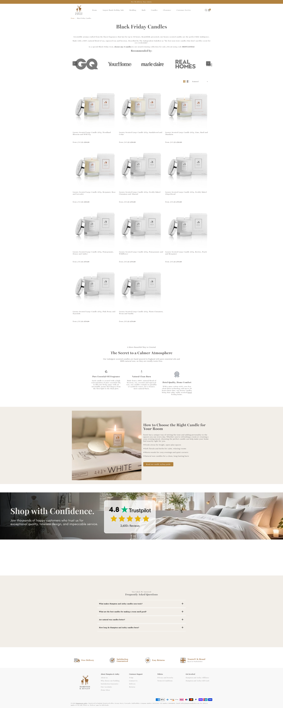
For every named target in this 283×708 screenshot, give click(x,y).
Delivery (132, 684)
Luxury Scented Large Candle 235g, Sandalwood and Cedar (140, 133)
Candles (154, 10)
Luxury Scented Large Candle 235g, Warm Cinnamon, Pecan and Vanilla (141, 313)
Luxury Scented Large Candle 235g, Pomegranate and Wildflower (141, 253)
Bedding (132, 10)
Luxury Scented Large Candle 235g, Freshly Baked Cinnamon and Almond (139, 193)
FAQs (131, 678)
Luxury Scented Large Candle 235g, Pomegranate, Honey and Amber (93, 253)
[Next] (208, 63)
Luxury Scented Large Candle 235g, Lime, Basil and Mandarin (186, 133)
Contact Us (133, 681)
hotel (190, 392)
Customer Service (184, 10)
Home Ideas (105, 690)
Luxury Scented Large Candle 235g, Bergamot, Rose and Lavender (94, 193)
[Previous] (75, 63)
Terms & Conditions (165, 681)
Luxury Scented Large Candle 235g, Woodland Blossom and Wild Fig (92, 133)
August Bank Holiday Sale (113, 10)
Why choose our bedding (110, 681)
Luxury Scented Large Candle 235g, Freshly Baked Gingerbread (186, 193)
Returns (132, 687)
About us (104, 678)
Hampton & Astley (81, 703)
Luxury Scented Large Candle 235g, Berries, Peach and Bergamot (186, 253)
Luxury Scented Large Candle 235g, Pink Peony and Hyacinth (94, 313)
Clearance (167, 10)
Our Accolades (106, 687)
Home (94, 10)
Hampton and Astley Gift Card (197, 681)
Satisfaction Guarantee (109, 684)
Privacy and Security (165, 678)
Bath (144, 10)
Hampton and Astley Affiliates (197, 678)
